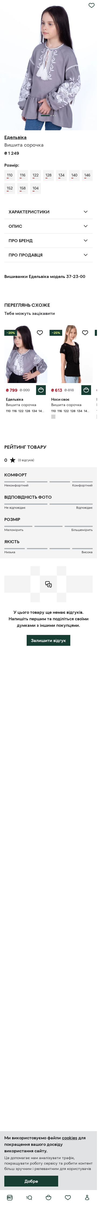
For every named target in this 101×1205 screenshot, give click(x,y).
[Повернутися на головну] (9, 1197)
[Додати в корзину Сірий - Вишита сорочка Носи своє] (86, 390)
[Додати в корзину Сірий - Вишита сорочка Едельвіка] (41, 390)
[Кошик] (48, 1197)
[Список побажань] (67, 1197)
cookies (69, 1138)
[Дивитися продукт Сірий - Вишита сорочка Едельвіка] (25, 354)
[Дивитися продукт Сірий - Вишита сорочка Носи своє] (71, 354)
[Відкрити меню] (29, 1197)
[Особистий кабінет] (87, 1197)
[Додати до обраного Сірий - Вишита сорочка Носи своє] (85, 332)
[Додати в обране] (91, 5)
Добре (31, 1181)
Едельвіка (15, 137)
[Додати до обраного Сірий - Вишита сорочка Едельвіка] (39, 332)
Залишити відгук (48, 640)
